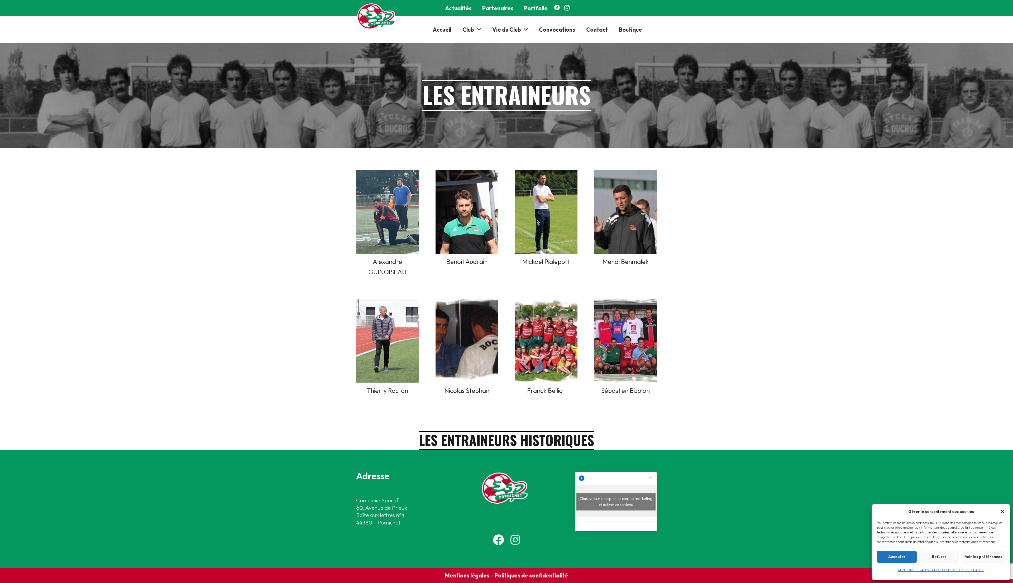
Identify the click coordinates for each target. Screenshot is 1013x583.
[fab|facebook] (498, 539)
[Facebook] (557, 7)
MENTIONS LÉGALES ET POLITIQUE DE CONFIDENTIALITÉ (941, 570)
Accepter (897, 556)
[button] (1002, 511)
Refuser (939, 556)
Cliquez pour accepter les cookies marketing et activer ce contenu (616, 501)
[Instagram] (567, 8)
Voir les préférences (983, 556)
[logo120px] (377, 16)
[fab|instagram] (515, 539)
